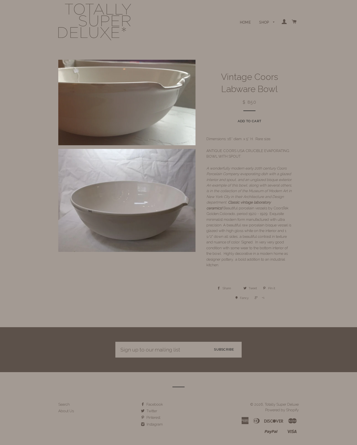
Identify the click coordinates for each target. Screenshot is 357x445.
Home (245, 22)
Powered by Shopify (282, 410)
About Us (66, 411)
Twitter (151, 411)
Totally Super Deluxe (282, 404)
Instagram (154, 424)
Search (64, 404)
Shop (265, 22)
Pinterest (152, 417)
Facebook (154, 404)
